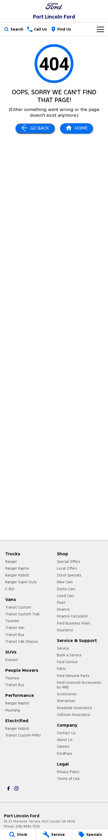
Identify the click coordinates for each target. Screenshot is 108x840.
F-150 (9, 589)
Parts (61, 668)
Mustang (12, 710)
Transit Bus (14, 634)
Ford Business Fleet (73, 623)
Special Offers (68, 561)
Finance (63, 609)
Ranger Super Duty (21, 582)
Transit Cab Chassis (21, 641)
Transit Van (14, 627)
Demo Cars (66, 589)
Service (63, 648)
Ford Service (67, 662)
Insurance (65, 630)
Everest (11, 659)
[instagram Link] (16, 788)
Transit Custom (18, 607)
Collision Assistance (73, 714)
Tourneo (12, 621)
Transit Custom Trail (22, 614)
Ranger (11, 561)
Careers (63, 746)
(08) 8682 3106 (28, 826)
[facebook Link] (8, 788)
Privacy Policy (68, 771)
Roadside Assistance (74, 707)
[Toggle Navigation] (100, 29)
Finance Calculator (72, 616)
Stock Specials (69, 575)
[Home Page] (54, 6)
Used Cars (65, 595)
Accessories (67, 694)
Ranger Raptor (17, 568)
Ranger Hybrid (17, 575)
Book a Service (69, 655)
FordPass (64, 753)
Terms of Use (68, 778)
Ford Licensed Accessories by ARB (79, 685)
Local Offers (67, 568)
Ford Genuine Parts (73, 675)
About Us (65, 739)
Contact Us (66, 733)
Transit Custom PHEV (23, 735)
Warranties (66, 700)
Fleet (61, 602)
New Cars (65, 582)
